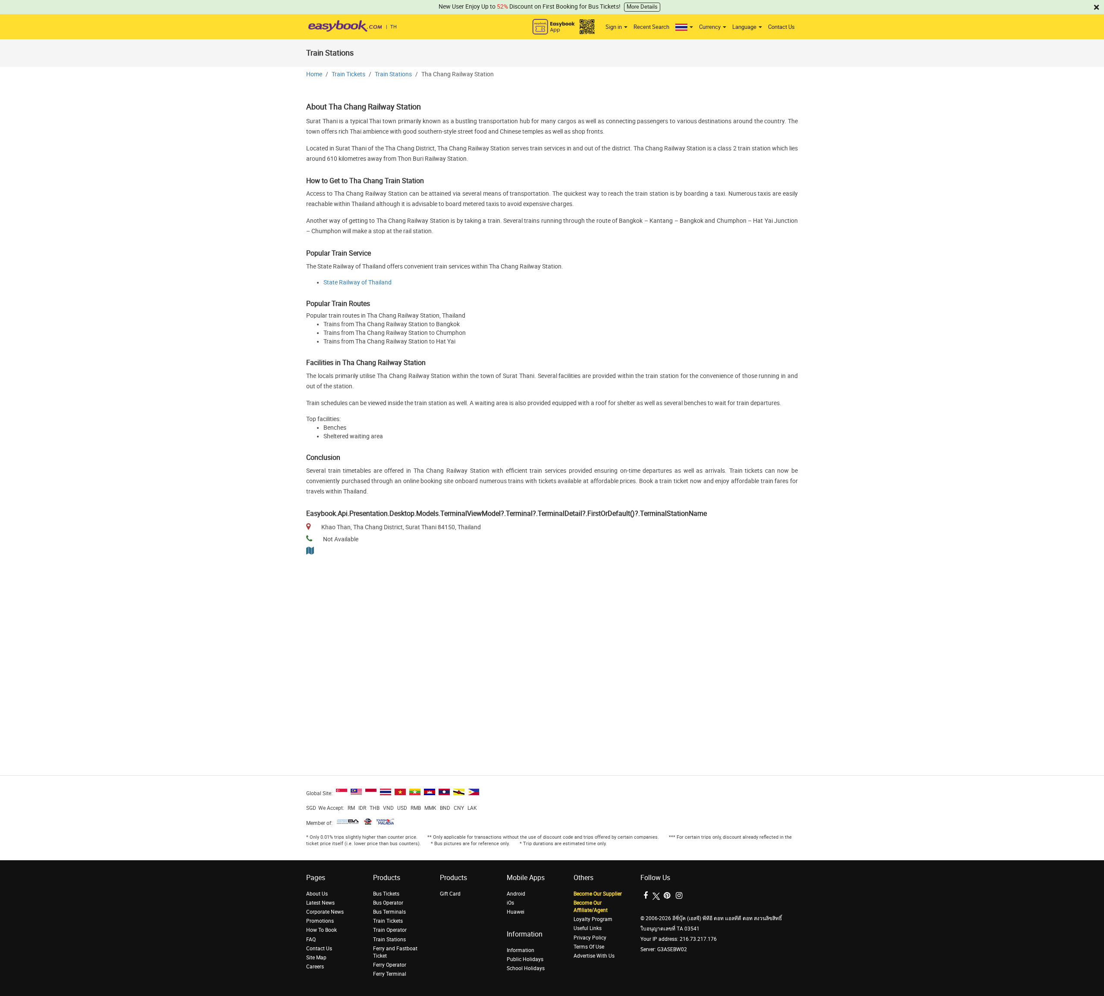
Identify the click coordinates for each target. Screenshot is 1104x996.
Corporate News (325, 912)
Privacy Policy (590, 938)
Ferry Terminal (389, 974)
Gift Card (450, 894)
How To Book (321, 930)
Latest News (320, 903)
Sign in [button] (614, 27)
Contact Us (781, 27)
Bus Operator (388, 903)
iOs (510, 903)
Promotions (320, 921)
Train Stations (393, 74)
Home (314, 74)
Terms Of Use (589, 947)
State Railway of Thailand (357, 282)
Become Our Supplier (598, 894)
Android (516, 894)
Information (520, 950)
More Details (642, 6)
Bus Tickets (386, 894)
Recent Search (651, 27)
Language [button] (745, 27)
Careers (315, 967)
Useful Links (588, 928)
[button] (684, 27)
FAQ (311, 940)
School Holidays (526, 968)
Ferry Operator (389, 965)
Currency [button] (710, 27)
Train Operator (390, 930)
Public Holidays (525, 959)
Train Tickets (348, 74)
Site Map (316, 958)
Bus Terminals (389, 912)
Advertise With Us (594, 956)
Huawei (515, 912)
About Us (317, 894)
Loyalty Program (593, 919)
